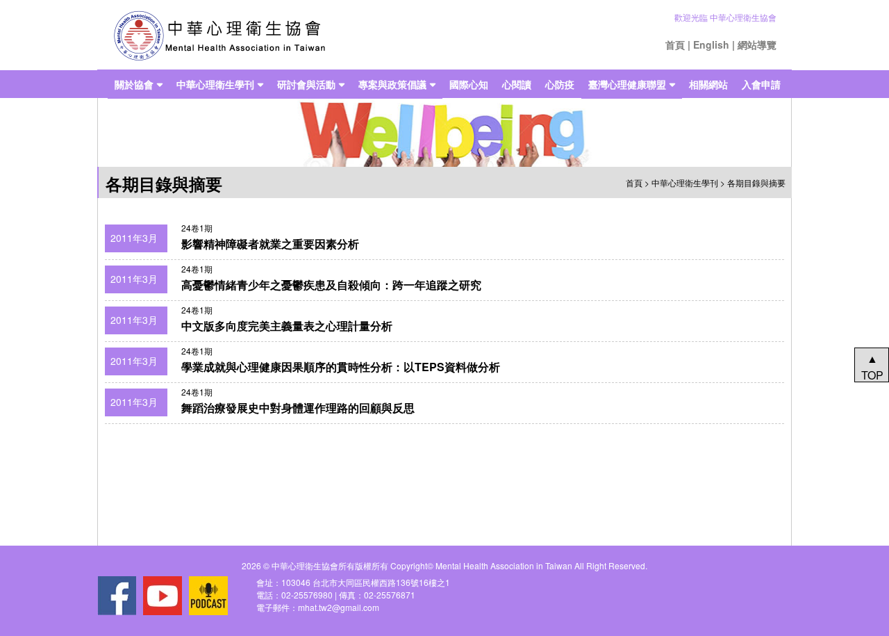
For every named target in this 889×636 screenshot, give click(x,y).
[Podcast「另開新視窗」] (208, 595)
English (711, 44)
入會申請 (761, 84)
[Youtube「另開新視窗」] (162, 595)
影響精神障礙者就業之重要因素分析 (270, 244)
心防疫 (559, 84)
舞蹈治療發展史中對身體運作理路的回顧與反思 (298, 408)
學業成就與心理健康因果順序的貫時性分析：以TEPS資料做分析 (340, 367)
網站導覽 (757, 44)
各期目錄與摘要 (756, 182)
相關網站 (708, 84)
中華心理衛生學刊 (215, 84)
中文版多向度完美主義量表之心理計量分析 (286, 326)
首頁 (675, 44)
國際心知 (468, 84)
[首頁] (219, 35)
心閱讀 (516, 84)
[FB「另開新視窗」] (116, 595)
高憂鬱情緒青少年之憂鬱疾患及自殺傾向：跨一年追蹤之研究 (331, 285)
